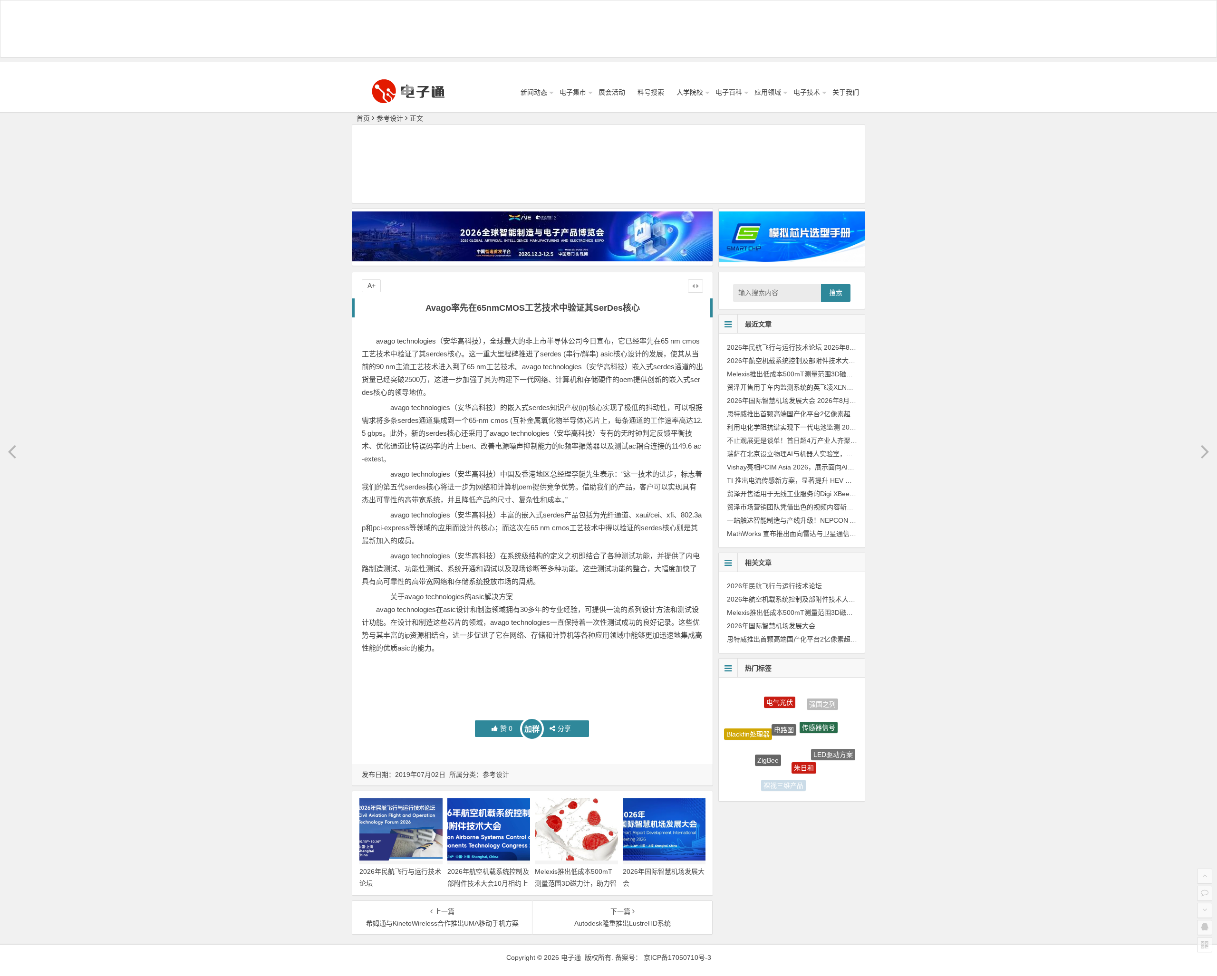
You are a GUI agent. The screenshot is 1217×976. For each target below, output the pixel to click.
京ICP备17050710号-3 (677, 957)
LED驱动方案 (833, 743)
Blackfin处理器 (748, 725)
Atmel (817, 776)
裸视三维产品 (783, 775)
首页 (363, 118)
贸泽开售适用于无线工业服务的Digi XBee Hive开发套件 (809, 494)
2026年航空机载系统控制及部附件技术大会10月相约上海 (488, 883)
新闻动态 (534, 92)
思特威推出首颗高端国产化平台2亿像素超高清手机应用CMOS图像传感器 (835, 414)
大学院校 (689, 92)
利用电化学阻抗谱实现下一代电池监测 (783, 427)
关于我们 (845, 92)
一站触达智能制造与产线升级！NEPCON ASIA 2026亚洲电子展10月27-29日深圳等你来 (856, 520)
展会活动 (612, 92)
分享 (564, 728)
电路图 (784, 707)
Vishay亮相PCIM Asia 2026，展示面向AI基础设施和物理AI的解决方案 (830, 467)
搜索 (835, 293)
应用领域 (767, 92)
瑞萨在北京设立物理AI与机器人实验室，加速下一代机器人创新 (820, 454)
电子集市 (573, 92)
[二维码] (1204, 944)
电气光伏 (779, 693)
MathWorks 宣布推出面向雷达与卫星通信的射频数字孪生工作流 (821, 533)
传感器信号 (818, 709)
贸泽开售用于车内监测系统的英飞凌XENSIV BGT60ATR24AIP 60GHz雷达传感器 (847, 387)
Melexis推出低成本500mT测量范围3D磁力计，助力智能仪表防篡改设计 (576, 883)
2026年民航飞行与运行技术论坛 (774, 347)
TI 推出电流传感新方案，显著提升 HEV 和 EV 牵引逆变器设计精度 (825, 480)
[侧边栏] (695, 286)
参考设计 (390, 118)
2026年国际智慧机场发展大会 (771, 400)
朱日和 (804, 744)
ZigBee (768, 738)
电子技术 (806, 92)
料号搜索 (650, 92)
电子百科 (728, 92)
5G (753, 764)
